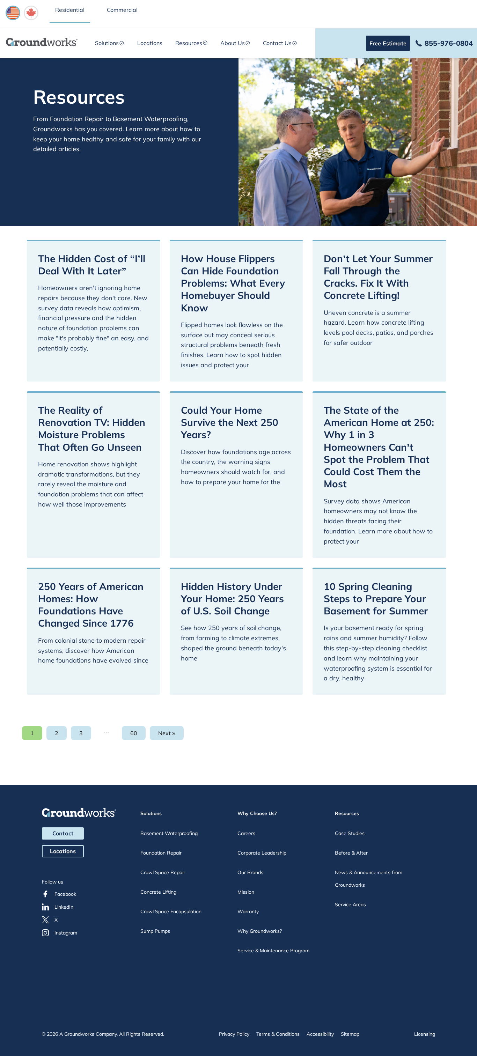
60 (138, 735)
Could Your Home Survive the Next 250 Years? (229, 422)
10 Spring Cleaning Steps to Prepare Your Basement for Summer (376, 598)
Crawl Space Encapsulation (170, 911)
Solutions (107, 42)
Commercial (122, 9)
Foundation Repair (161, 853)
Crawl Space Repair (162, 872)
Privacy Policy (234, 1034)
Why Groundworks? (259, 931)
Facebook (65, 894)
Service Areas (350, 904)
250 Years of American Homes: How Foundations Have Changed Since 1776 (91, 604)
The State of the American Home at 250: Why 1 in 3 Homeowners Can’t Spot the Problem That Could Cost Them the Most (379, 447)
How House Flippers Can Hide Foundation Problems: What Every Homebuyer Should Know (233, 283)
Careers (246, 833)
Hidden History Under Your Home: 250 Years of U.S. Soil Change (232, 598)
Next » (166, 733)
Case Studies (350, 833)
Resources (188, 42)
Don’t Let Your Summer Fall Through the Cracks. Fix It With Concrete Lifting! (378, 277)
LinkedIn (63, 907)
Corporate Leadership (261, 853)
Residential (70, 9)
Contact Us (277, 42)
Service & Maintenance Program (273, 950)
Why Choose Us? (257, 813)
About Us (232, 42)
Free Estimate (387, 43)
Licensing (424, 1034)
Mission (245, 892)
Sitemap (350, 1034)
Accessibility (320, 1034)
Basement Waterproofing (169, 833)
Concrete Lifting (158, 892)
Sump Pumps (155, 931)
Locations (149, 42)
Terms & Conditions (278, 1034)
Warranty (248, 911)
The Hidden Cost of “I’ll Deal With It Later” (91, 264)
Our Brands (250, 872)
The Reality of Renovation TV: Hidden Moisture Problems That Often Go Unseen (91, 428)
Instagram (65, 933)
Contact (62, 833)
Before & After (351, 853)
